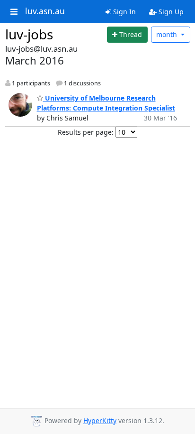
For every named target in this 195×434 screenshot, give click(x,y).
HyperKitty (99, 420)
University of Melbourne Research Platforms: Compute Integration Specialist (106, 102)
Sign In (123, 11)
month (167, 34)
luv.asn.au (45, 11)
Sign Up (170, 11)
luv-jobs (29, 34)
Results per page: (86, 132)
